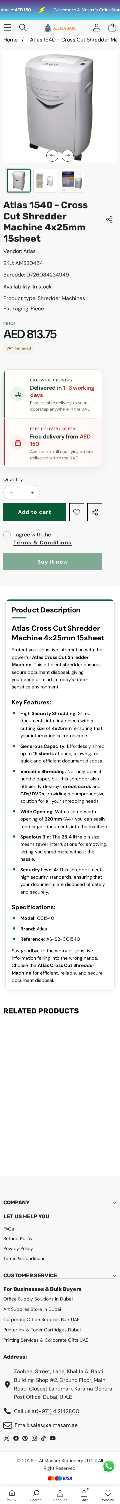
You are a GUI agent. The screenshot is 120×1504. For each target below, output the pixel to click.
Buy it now (52, 561)
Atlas (29, 251)
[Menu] (7, 27)
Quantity (13, 479)
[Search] (23, 27)
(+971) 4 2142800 (58, 1411)
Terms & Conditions (42, 542)
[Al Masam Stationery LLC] (59, 28)
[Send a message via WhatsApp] (109, 1466)
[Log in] (96, 27)
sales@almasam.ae (54, 1425)
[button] (112, 27)
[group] (19, 181)
